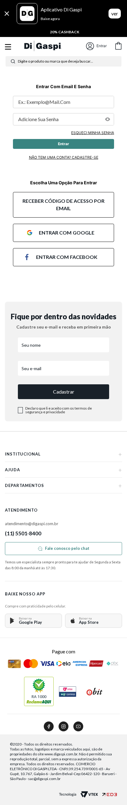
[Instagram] (63, 726)
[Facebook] (49, 726)
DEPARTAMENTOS (63, 485)
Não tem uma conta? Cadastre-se (63, 157)
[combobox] (63, 61)
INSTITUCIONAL (63, 454)
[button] (107, 119)
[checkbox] (20, 410)
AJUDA (63, 469)
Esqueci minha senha (92, 132)
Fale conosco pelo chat (67, 548)
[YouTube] (78, 726)
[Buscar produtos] (12, 61)
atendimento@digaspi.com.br (31, 523)
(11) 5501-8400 (23, 533)
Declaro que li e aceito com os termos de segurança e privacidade (58, 410)
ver (114, 13)
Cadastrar (63, 391)
